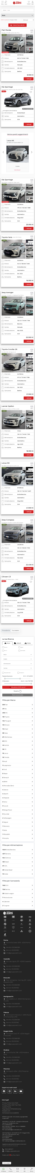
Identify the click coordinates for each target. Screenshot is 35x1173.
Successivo (15, 630)
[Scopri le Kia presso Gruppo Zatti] (13, 924)
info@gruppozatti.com (14, 953)
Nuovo (5, 647)
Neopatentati (7, 672)
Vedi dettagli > (17, 170)
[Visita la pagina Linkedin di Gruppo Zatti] (15, 1091)
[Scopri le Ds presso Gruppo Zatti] (21, 924)
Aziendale (23, 650)
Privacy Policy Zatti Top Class (11, 1105)
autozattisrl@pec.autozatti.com (13, 1129)
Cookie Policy (6, 1107)
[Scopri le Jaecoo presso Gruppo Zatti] (21, 927)
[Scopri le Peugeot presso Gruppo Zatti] (13, 927)
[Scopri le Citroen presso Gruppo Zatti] (29, 920)
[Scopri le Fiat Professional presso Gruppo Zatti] (13, 917)
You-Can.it (16, 1155)
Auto (8, 643)
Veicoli (19, 643)
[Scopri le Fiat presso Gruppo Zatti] (5, 917)
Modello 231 (6, 1111)
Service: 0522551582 (12, 950)
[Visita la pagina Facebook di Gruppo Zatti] (4, 1091)
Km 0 (5, 650)
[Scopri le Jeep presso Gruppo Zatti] (29, 917)
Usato (22, 647)
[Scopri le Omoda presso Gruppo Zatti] (5, 931)
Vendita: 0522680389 (13, 947)
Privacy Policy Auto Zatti (10, 1103)
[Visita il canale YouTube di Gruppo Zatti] (21, 1091)
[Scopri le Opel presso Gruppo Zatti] (5, 927)
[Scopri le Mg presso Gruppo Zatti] (5, 924)
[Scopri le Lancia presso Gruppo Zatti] (13, 920)
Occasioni (22, 672)
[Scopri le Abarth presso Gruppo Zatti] (5, 920)
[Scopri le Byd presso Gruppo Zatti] (13, 931)
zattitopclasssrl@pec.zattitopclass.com (15, 1141)
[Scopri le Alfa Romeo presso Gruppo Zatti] (21, 917)
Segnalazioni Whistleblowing (11, 1109)
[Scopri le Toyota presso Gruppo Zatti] (21, 920)
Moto (29, 643)
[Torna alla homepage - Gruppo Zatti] (17, 3)
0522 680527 (9, 1149)
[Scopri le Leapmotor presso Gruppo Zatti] (29, 927)
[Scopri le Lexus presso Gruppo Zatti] (29, 924)
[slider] (5, 678)
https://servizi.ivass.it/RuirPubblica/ (9, 1145)
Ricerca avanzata (17, 695)
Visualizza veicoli (18, 687)
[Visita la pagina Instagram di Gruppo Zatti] (10, 1091)
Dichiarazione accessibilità (10, 1113)
